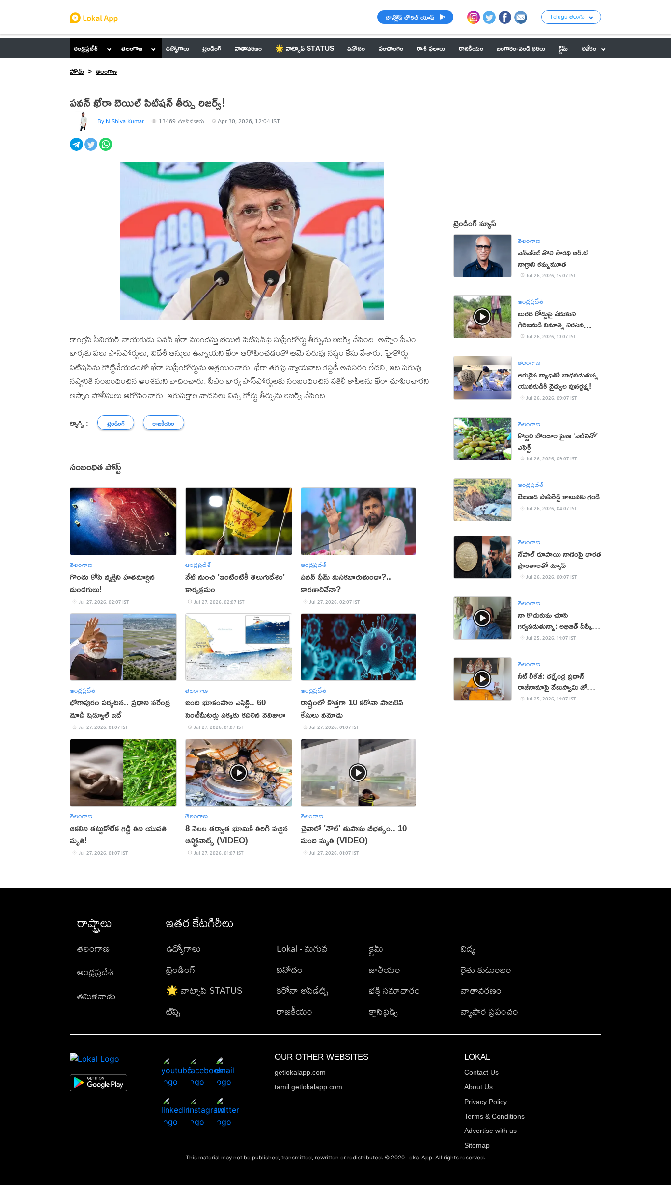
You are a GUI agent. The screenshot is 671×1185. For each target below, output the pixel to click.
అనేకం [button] (589, 47)
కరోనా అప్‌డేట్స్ (302, 990)
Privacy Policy (485, 1101)
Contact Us (481, 1072)
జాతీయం (384, 970)
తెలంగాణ (131, 47)
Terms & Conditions (494, 1116)
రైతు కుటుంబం (486, 970)
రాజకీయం (294, 1011)
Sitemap (477, 1145)
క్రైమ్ (376, 949)
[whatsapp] (106, 150)
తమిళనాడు (96, 996)
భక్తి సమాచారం (394, 990)
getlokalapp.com (300, 1072)
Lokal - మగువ (302, 949)
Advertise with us (490, 1130)
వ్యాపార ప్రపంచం (489, 1011)
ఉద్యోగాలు (183, 949)
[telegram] (77, 150)
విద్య (468, 949)
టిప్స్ (173, 1011)
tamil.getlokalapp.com (308, 1087)
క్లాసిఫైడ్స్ (383, 1011)
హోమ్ (77, 71)
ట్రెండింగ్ (180, 970)
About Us (478, 1087)
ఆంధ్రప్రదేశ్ (86, 47)
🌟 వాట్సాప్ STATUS (204, 990)
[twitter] (91, 150)
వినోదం (290, 970)
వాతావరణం (481, 990)
